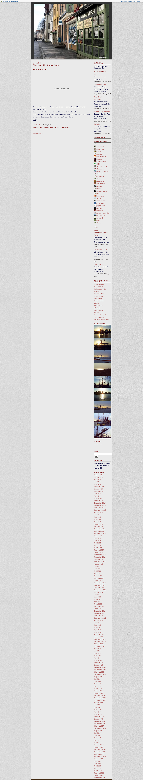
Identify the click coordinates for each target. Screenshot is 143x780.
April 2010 (97, 658)
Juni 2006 (97, 763)
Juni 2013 (97, 569)
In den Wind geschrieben (98, 63)
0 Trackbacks (65, 127)
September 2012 (100, 590)
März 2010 (98, 660)
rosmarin (99, 210)
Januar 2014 (98, 552)
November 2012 (100, 585)
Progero (99, 159)
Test (95, 74)
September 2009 (100, 674)
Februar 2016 (99, 501)
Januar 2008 (98, 719)
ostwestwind (100, 203)
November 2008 (100, 698)
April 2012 (97, 601)
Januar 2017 (98, 489)
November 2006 (100, 752)
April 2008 (97, 712)
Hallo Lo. (97, 124)
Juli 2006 (97, 761)
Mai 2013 (97, 571)
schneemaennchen (103, 213)
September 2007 (100, 728)
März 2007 (98, 742)
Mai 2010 (97, 655)
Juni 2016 (97, 494)
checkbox (99, 174)
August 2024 (98, 475)
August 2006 (98, 759)
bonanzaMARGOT (102, 171)
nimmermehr (100, 201)
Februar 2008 (99, 717)
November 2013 (100, 557)
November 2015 (100, 505)
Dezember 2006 (100, 749)
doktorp (99, 186)
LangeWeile (14, 1)
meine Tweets (99, 284)
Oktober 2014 (99, 531)
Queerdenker (99, 294)
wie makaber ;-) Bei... (101, 250)
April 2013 (97, 573)
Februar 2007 (99, 745)
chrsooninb (100, 176)
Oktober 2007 (99, 726)
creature (99, 179)
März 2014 (98, 548)
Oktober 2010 (99, 644)
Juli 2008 (97, 705)
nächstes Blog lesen (134, 1)
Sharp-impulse (99, 317)
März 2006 (98, 771)
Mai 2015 (97, 519)
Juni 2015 (97, 517)
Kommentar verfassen (51, 127)
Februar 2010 (99, 663)
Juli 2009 (97, 679)
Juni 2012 (97, 597)
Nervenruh (98, 298)
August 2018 (98, 477)
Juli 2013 (97, 566)
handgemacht (40, 70)
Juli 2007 (97, 733)
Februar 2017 (99, 486)
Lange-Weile (37, 125)
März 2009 (98, 688)
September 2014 (100, 533)
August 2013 (98, 564)
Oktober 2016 (99, 491)
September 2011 (100, 618)
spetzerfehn (100, 215)
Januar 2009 (98, 693)
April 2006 (97, 768)
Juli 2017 (97, 482)
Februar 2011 (99, 634)
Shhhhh (99, 164)
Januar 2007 (98, 747)
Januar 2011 (98, 637)
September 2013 (100, 562)
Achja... (96, 235)
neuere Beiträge (38, 63)
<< (141, 1)
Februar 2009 (99, 691)
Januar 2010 (98, 665)
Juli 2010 (97, 651)
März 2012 (98, 604)
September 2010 (100, 646)
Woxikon (97, 308)
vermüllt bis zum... (100, 84)
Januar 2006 (98, 775)
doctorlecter (100, 184)
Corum (98, 152)
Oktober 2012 (99, 587)
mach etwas (98, 296)
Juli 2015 (97, 515)
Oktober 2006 (99, 754)
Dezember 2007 (100, 721)
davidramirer (100, 181)
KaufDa (96, 312)
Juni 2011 (97, 625)
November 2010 (100, 641)
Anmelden (124, 1)
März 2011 (98, 632)
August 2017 (98, 479)
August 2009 (98, 677)
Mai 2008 (97, 709)
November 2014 (100, 529)
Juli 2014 (97, 538)
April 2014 (97, 545)
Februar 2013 (99, 578)
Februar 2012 (99, 606)
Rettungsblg (98, 310)
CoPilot (96, 303)
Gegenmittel (98, 264)
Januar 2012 (98, 609)
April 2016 (97, 496)
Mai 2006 (97, 766)
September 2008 (100, 700)
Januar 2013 (98, 580)
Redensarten (98, 305)
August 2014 (98, 536)
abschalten (100, 169)
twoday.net (6, 1)
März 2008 (98, 714)
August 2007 (98, 731)
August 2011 (98, 620)
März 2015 (98, 522)
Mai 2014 (97, 543)
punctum (99, 208)
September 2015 (100, 510)
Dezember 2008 (100, 695)
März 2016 (98, 498)
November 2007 (100, 724)
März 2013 (98, 576)
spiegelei (99, 218)
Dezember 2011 (99, 611)
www (98, 220)
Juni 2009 (97, 681)
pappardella (100, 206)
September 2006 (100, 756)
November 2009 (100, 670)
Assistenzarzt (99, 301)
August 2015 (98, 512)
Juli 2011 (97, 623)
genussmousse (101, 191)
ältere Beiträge (38, 134)
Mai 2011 (97, 627)
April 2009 (97, 686)
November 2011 (99, 613)
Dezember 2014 (100, 526)
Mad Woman (98, 287)
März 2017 (98, 484)
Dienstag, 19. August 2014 (46, 65)
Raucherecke (101, 161)
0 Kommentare (38, 127)
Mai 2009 (97, 684)
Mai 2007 (97, 738)
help (97, 193)
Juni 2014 (97, 540)
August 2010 (98, 648)
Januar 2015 (98, 524)
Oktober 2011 (99, 616)
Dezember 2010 (100, 639)
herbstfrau (100, 196)
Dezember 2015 (100, 503)
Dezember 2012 (100, 583)
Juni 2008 (97, 707)
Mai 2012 (97, 599)
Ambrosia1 (100, 147)
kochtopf (100, 198)
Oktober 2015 (99, 508)
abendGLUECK (101, 166)
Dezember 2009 (100, 667)
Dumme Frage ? (100, 315)
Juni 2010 (97, 653)
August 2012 (98, 592)
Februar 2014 (99, 550)
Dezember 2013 (100, 555)
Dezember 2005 (100, 778)
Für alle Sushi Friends (102, 112)
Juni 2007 (97, 735)
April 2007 (97, 740)
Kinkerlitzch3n (101, 156)
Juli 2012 (97, 594)
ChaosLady (100, 149)
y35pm (98, 223)
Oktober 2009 (99, 672)
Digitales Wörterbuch (101, 319)
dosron (98, 188)
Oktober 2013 (99, 559)
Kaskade (99, 154)
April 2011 (97, 630)
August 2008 (98, 702)
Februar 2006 (99, 773)
